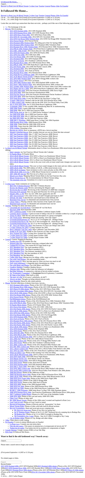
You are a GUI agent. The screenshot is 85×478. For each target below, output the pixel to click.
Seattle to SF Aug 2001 (18, 231)
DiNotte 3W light (16, 198)
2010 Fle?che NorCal (17, 94)
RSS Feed (8, 432)
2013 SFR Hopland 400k (18, 317)
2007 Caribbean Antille (18, 212)
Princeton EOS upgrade (18, 192)
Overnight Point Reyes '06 (19, 222)
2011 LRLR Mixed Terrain (19, 162)
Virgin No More (15, 216)
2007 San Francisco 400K (19, 134)
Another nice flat (15, 241)
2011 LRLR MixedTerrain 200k (21, 337)
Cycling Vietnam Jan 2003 (19, 227)
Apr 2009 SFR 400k (17, 114)
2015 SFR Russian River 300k (20, 33)
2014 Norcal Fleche (17, 41)
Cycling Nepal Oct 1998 (18, 237)
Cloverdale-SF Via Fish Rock (20, 208)
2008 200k (13, 126)
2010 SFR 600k (15, 92)
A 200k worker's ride (17, 102)
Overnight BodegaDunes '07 (20, 220)
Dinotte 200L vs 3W (17, 194)
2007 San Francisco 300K (19, 136)
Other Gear (14, 398)
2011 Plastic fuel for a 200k (19, 88)
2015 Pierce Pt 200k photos (19, 289)
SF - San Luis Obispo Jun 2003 (21, 225)
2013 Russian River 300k (19, 63)
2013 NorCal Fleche (17, 61)
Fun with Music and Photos (19, 265)
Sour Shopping (15, 281)
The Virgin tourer (16, 218)
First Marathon (15, 255)
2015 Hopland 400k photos (19, 285)
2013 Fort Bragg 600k (17, 57)
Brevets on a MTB (16, 130)
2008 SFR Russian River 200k (20, 392)
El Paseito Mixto (15, 154)
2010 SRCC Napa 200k (18, 366)
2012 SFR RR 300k (17, 333)
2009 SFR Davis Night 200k (20, 378)
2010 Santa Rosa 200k (18, 98)
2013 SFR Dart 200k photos (20, 313)
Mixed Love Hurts (16, 176)
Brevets (3, 6)
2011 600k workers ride (18, 341)
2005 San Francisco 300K (19, 144)
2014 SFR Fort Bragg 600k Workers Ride (24, 39)
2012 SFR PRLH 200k (18, 335)
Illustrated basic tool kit (18, 204)
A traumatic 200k (16, 106)
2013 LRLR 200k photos (18, 311)
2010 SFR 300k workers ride (20, 368)
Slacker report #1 (16, 261)
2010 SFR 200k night (17, 90)
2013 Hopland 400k (17, 59)
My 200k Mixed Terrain (18, 400)
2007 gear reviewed (17, 196)
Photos (53, 6)
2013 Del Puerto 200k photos (20, 309)
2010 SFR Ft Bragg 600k (19, 361)
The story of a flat (16, 277)
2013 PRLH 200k (16, 65)
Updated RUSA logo (17, 245)
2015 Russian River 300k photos (21, 287)
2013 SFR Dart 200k (17, 55)
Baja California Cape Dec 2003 (21, 229)
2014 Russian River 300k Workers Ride (24, 47)
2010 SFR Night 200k (17, 357)
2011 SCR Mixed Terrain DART (21, 77)
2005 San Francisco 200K (19, 146)
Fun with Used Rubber (18, 259)
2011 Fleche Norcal (16, 81)
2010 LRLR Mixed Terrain (19, 166)
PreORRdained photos (18, 299)
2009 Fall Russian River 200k (20, 374)
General (47, 6)
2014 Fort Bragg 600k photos (20, 295)
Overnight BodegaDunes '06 (20, 223)
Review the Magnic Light (19, 188)
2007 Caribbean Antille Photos (20, 394)
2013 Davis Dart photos (18, 307)
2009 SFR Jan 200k (17, 388)
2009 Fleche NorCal (17, 112)
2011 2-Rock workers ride (19, 349)
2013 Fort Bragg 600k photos (20, 315)
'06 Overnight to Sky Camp (23, 416)
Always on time (15, 279)
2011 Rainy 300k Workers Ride (21, 84)
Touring (41, 6)
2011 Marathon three (17, 249)
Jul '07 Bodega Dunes (22, 412)
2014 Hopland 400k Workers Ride (22, 43)
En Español (64, 6)
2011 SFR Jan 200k (17, 351)
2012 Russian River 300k (19, 73)
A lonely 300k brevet (17, 100)
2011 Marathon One (17, 253)
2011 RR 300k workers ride (19, 347)
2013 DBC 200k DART (18, 51)
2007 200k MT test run (18, 174)
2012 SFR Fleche (16, 331)
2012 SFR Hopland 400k (18, 329)
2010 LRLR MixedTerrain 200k (21, 355)
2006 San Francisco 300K (19, 140)
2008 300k (13, 124)
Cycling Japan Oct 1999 (18, 235)
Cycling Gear (33, 6)
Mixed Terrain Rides (17, 406)
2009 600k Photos (16, 380)
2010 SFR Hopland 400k (18, 364)
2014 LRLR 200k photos (18, 293)
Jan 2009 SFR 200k (17, 118)
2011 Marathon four (17, 247)
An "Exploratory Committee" (20, 273)
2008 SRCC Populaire (17, 120)
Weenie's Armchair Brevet (19, 132)
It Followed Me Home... (9, 2)
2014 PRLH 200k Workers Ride (21, 49)
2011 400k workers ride (18, 345)
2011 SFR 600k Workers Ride (20, 79)
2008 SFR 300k (15, 396)
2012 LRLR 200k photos (18, 327)
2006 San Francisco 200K (19, 142)
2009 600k (13, 110)
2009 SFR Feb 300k (17, 386)
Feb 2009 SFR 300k (17, 116)
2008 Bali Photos (16, 372)
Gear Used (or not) (16, 402)
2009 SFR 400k (15, 384)
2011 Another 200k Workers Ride (21, 86)
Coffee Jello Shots (16, 257)
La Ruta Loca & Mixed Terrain (17, 6)
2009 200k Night (16, 108)
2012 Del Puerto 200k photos (20, 323)
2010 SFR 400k (15, 96)
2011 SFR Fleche (16, 343)
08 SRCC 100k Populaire (19, 390)
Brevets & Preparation (17, 404)
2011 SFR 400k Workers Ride (20, 83)
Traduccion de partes (17, 428)
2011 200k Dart (15, 339)
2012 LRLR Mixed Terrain (19, 160)
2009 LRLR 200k (16, 168)
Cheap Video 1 (15, 202)
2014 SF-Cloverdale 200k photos (21, 291)
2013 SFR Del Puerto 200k (19, 53)
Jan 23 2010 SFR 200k (18, 104)
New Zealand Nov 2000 (18, 233)
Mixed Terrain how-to (17, 178)
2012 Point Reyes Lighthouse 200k (22, 75)
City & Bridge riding (17, 418)
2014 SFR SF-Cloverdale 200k (21, 37)
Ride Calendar (15, 152)
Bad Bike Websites (16, 271)
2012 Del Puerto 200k (17, 67)
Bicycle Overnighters (17, 408)
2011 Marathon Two (17, 251)
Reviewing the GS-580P (18, 190)
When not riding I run (17, 353)
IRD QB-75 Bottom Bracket (20, 186)
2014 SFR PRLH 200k (18, 303)
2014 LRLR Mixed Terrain (19, 156)
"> (6, 27)
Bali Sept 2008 (15, 210)
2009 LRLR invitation (17, 170)
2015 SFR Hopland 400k (18, 31)
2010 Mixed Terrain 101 (18, 359)
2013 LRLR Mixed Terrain (19, 158)
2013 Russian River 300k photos (21, 321)
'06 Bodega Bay (19, 414)
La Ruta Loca (14, 424)
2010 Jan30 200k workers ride (20, 370)
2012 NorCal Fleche (17, 71)
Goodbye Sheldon (16, 267)
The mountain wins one (18, 180)
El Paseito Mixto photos (18, 305)
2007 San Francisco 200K (19, 138)
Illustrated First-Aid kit (18, 200)
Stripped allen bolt (16, 243)
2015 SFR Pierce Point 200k (20, 35)
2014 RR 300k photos (17, 301)
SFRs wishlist (14, 128)
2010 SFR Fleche (16, 362)
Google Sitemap (11, 430)
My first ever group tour (22, 410)
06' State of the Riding (17, 275)
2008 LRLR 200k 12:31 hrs (19, 172)
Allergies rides (15, 269)
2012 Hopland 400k (17, 69)
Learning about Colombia (19, 214)
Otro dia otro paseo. (17, 426)
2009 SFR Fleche (16, 382)
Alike (58, 6)
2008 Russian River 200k (19, 122)
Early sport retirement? (18, 263)
